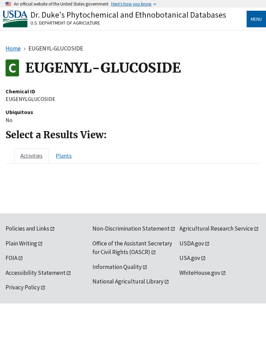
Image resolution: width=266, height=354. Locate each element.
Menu (256, 19)
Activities (31, 155)
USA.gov (189, 258)
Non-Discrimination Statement (131, 228)
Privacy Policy (23, 287)
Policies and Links (27, 228)
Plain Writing (21, 243)
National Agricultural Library (127, 281)
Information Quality (117, 267)
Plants (64, 155)
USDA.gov (191, 243)
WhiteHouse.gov (199, 273)
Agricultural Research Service (216, 228)
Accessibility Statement (35, 273)
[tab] (31, 156)
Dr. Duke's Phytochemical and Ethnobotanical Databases (128, 15)
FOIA (11, 258)
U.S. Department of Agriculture (65, 23)
